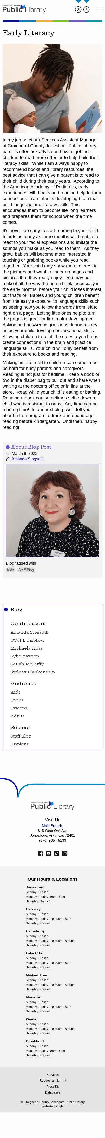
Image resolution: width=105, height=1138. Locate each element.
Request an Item (51, 1081)
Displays (19, 744)
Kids (15, 692)
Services (53, 1075)
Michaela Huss (26, 648)
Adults (17, 716)
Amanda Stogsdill (29, 632)
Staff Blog (20, 736)
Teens (16, 700)
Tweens (18, 708)
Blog (16, 610)
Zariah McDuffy (27, 664)
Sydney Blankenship (32, 672)
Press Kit (52, 1086)
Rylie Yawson (24, 656)
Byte (61, 1106)
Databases (52, 1092)
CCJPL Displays (27, 640)
